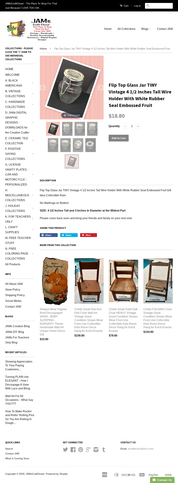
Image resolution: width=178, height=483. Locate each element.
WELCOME (12, 74)
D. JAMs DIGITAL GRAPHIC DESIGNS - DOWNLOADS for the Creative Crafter (17, 122)
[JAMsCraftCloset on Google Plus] (88, 451)
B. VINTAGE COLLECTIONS (15, 94)
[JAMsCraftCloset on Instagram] (96, 451)
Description (48, 180)
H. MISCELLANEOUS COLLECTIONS (17, 195)
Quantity (114, 126)
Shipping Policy (15, 295)
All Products (12, 264)
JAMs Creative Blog (17, 326)
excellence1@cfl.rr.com (140, 448)
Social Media (13, 300)
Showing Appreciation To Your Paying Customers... (18, 365)
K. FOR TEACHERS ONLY (18, 219)
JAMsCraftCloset (35, 474)
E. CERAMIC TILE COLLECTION (16, 141)
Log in (137, 5)
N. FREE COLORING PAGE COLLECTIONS (16, 253)
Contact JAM (165, 28)
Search (9, 448)
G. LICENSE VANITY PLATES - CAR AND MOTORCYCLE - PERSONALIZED (16, 174)
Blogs (145, 28)
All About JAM (14, 283)
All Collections (126, 28)
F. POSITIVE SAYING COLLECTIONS (15, 153)
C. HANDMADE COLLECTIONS (15, 104)
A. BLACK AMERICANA (13, 83)
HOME (9, 69)
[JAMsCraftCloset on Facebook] (73, 451)
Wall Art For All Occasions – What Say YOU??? (19, 400)
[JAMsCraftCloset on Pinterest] (80, 451)
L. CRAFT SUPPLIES (12, 230)
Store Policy (12, 289)
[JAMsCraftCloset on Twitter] (65, 451)
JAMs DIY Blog (14, 331)
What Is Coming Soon (17, 458)
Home (108, 28)
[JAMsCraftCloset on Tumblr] (103, 451)
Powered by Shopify (57, 474)
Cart (125, 5)
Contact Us (164, 479)
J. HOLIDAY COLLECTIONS (15, 208)
